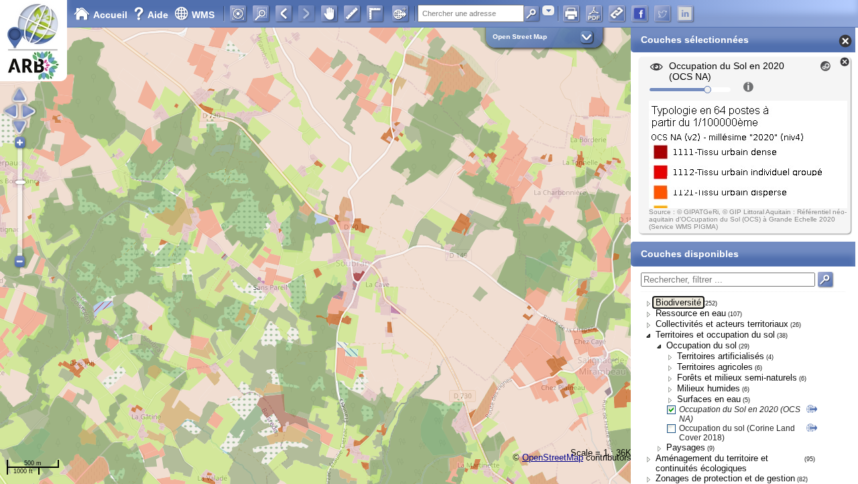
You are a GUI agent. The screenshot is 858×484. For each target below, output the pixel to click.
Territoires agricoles (715, 367)
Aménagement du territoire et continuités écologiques (712, 463)
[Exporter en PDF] (594, 13)
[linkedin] (685, 13)
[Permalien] (617, 13)
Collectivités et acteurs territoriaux (722, 324)
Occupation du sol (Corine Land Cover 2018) (737, 433)
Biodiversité (678, 302)
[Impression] (571, 13)
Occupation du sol (701, 345)
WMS (203, 14)
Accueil (110, 14)
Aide (152, 14)
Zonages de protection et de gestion (725, 478)
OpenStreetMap (552, 457)
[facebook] (639, 13)
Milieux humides (708, 388)
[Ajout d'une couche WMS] (400, 13)
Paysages (685, 447)
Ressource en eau (691, 313)
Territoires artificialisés (720, 356)
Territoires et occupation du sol (715, 335)
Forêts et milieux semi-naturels (737, 378)
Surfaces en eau (709, 399)
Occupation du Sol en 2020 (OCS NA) (739, 414)
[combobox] (548, 10)
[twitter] (662, 13)
